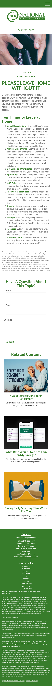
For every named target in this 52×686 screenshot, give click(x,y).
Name (8, 290)
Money (26, 578)
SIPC (45, 623)
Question (8, 319)
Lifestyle (26, 581)
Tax (26, 576)
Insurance (26, 573)
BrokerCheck (6, 593)
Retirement (26, 566)
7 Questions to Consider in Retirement (26, 397)
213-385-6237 (27, 29)
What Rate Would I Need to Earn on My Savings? (26, 453)
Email (8, 305)
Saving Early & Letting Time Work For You (26, 510)
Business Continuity (32, 681)
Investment (26, 568)
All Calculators (26, 588)
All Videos (26, 586)
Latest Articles (26, 583)
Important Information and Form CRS (13, 681)
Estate (26, 571)
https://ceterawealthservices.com (30, 662)
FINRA (42, 623)
